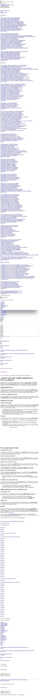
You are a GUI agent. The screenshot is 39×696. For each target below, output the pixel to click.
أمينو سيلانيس (2, 108)
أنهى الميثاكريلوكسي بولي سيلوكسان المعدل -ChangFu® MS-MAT (11, 41)
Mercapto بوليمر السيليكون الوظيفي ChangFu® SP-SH (9, 20)
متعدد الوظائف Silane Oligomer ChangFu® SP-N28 (8, 27)
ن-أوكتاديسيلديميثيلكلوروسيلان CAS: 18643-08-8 (8, 166)
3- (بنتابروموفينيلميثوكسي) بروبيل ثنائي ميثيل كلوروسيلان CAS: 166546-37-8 (13, 150)
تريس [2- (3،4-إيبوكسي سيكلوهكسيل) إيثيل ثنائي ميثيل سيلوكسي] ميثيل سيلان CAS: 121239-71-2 (16, 80)
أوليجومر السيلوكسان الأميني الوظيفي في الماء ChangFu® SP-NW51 (12, 22)
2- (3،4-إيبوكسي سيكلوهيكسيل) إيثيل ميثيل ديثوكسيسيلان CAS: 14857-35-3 (12, 66)
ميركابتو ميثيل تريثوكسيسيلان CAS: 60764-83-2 (8, 106)
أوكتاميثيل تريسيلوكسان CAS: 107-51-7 (7, 244)
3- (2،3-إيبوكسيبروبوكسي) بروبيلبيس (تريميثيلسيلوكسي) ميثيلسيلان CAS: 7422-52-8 (14, 75)
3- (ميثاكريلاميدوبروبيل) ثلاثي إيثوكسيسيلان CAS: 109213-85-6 (10, 122)
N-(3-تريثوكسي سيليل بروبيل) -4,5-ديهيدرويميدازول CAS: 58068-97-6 (11, 126)
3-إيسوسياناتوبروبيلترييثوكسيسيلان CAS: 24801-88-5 (9, 184)
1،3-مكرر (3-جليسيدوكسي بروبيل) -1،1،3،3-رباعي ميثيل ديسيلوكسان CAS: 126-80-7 (14, 264)
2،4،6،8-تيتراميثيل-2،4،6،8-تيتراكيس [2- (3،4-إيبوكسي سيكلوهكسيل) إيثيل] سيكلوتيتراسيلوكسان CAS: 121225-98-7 (19, 69)
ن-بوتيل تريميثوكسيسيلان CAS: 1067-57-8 (7, 170)
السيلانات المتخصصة (3, 60)
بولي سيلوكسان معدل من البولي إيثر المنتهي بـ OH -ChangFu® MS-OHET (12, 40)
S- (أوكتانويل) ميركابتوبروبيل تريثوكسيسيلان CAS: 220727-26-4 (10, 107)
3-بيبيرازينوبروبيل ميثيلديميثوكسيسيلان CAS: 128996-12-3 (10, 119)
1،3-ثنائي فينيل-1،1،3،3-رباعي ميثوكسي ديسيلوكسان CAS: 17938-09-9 (12, 154)
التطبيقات (2, 301)
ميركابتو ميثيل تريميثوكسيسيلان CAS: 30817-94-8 (8, 105)
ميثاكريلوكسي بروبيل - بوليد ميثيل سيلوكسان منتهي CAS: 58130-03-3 (12, 275)
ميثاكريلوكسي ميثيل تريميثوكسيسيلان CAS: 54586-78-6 (9, 89)
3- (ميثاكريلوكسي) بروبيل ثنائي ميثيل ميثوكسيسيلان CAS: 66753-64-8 (12, 95)
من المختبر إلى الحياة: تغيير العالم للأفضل (7, 4)
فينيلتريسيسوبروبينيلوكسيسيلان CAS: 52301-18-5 (8, 144)
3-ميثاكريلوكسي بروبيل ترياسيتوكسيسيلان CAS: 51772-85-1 (10, 93)
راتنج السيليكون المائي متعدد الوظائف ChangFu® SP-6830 (10, 55)
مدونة (4, 660)
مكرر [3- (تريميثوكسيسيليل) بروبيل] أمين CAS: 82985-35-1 (10, 203)
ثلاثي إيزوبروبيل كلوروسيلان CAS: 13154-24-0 (8, 230)
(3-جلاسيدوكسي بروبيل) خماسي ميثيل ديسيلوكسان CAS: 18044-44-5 (12, 76)
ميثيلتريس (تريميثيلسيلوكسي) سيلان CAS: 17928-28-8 (9, 240)
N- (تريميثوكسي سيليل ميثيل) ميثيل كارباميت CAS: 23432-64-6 (11, 113)
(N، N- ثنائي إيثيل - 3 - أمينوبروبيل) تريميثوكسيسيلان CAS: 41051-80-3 (12, 130)
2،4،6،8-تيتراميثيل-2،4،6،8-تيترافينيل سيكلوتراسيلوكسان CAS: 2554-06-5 (12, 138)
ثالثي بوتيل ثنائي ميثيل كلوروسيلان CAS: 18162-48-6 (9, 225)
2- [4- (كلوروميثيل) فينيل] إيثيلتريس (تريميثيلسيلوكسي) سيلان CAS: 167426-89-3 (13, 216)
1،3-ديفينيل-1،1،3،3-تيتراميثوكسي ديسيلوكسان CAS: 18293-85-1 (11, 139)
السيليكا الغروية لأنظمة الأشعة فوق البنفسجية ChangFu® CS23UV (11, 292)
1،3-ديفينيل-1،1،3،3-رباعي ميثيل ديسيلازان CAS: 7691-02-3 (10, 136)
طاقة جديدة (2, 302)
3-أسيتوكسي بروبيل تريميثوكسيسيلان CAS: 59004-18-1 (9, 94)
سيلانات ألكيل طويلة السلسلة (5, 156)
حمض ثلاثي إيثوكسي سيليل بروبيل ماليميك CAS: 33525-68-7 (10, 246)
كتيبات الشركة (2, 315)
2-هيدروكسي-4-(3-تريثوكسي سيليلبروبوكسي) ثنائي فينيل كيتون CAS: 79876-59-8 (13, 247)
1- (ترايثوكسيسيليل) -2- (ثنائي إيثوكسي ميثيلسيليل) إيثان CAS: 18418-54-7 (12, 210)
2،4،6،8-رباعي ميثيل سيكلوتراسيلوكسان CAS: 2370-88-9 (9, 281)
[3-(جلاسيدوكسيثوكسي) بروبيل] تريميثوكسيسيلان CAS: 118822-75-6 (11, 78)
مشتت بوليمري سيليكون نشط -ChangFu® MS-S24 (8, 38)
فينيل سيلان (2, 141)
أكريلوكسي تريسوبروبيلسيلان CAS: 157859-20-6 (8, 99)
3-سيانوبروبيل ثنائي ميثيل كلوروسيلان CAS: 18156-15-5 (9, 178)
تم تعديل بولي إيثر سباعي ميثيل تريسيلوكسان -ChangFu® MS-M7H (11, 45)
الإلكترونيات (2, 303)
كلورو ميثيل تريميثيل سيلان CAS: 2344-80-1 (7, 235)
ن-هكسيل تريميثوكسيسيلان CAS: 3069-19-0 (7, 159)
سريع (1, 658)
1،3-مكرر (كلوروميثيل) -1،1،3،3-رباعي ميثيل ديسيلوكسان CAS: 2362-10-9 (12, 272)
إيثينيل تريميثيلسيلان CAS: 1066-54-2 (6, 232)
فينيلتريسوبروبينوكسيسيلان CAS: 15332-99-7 (7, 133)
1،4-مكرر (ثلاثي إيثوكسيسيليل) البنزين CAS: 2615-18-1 (9, 194)
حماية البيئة (2, 307)
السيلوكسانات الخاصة (4, 624)
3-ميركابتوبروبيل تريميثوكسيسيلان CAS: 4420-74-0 (8, 102)
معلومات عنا (2, 313)
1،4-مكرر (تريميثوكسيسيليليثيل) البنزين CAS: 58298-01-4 (9, 195)
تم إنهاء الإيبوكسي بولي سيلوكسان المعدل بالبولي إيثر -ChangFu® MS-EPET (13, 44)
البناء (1, 308)
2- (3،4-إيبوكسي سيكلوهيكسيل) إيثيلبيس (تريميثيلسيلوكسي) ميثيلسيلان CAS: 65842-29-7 (15, 77)
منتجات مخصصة (3, 311)
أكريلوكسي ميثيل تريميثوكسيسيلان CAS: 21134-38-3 (9, 97)
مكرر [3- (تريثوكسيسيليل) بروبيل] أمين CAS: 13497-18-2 (9, 204)
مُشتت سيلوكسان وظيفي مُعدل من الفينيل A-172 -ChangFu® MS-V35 (12, 37)
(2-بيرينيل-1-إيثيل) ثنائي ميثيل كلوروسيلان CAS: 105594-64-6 (10, 249)
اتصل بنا (1, 364)
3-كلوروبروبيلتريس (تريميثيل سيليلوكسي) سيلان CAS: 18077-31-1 (11, 214)
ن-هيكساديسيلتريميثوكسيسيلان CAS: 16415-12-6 (8, 163)
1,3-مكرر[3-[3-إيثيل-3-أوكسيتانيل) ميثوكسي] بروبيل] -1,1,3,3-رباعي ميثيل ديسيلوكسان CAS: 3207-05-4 (17, 276)
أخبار (1, 316)
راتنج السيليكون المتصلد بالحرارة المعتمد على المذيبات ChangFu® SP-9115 (12, 57)
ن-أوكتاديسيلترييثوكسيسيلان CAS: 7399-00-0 (7, 165)
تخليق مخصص (2, 310)
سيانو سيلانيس (2, 171)
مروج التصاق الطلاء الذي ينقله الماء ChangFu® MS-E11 (9, 33)
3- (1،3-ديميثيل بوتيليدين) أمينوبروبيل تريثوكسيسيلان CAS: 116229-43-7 (12, 111)
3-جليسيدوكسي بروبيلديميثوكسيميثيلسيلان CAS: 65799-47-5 (10, 67)
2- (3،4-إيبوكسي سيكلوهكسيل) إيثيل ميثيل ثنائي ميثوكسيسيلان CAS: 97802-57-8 (13, 65)
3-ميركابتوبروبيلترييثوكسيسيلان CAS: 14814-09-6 (8, 103)
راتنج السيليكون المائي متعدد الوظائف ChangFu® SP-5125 (10, 54)
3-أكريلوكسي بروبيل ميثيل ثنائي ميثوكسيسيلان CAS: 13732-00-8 (11, 88)
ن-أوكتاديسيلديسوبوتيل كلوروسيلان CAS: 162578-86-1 (9, 167)
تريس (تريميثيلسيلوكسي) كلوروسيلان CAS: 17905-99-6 (9, 245)
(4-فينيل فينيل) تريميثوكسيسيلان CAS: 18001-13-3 (8, 140)
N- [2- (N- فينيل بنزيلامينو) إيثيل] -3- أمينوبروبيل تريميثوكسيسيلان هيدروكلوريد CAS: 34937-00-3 (16, 120)
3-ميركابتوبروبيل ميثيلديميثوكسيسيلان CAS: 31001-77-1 (9, 104)
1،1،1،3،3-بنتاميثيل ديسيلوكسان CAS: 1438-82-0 (8, 282)
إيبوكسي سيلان (2, 62)
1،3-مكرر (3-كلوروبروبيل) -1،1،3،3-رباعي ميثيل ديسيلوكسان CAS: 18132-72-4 (13, 271)
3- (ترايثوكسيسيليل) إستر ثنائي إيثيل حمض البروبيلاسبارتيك (10, 127)
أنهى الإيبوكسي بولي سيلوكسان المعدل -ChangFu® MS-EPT (10, 43)
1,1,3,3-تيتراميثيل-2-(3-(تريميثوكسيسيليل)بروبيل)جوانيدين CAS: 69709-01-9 (12, 123)
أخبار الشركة (2, 317)
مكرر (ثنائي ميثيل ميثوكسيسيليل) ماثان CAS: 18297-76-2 (10, 199)
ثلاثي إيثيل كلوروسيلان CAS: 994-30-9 (6, 228)
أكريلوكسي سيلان (3, 81)
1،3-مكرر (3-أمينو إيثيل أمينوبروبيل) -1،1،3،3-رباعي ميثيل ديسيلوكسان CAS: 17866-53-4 (15, 269)
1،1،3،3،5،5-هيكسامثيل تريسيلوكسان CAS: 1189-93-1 (9, 283)
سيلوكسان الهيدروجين (4, 279)
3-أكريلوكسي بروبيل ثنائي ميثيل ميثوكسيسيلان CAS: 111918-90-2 (11, 96)
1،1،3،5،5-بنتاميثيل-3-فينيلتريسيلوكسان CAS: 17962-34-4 (9, 287)
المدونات (1, 318)
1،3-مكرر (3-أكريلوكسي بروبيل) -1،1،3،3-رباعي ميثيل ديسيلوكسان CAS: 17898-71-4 (14, 274)
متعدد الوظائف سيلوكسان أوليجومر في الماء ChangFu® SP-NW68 (11, 26)
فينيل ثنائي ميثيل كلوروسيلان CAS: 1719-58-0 (8, 135)
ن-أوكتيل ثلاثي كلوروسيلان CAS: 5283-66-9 (7, 160)
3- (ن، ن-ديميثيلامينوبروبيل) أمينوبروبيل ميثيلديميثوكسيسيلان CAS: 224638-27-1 (13, 125)
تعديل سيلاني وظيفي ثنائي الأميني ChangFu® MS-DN (9, 34)
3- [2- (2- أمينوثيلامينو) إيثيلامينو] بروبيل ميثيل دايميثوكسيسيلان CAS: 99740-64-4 (13, 128)
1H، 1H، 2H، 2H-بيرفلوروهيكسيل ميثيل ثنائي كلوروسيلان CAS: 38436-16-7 (12, 219)
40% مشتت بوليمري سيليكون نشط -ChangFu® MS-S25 (9, 39)
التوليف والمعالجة (3, 312)
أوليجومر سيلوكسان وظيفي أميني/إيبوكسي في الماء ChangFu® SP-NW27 (12, 24)
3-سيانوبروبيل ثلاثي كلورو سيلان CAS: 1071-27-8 (8, 174)
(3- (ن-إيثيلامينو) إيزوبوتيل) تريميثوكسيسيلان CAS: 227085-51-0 (10, 118)
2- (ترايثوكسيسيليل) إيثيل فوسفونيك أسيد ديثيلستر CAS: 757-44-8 (11, 258)
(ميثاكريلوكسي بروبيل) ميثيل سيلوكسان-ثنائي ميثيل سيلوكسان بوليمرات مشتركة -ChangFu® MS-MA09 (17, 36)
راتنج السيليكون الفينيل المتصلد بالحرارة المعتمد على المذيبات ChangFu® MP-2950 (14, 51)
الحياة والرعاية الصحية (4, 305)
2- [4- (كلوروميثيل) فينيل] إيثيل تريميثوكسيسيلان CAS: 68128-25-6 (11, 215)
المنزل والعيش (2, 306)
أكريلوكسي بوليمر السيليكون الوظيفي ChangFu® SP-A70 (10, 19)
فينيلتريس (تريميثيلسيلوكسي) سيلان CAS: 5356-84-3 (9, 134)
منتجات (1, 11)
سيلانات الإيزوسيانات (3, 180)
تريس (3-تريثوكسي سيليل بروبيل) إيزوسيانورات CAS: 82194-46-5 (11, 190)
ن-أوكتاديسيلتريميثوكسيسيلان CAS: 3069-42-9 (8, 164)
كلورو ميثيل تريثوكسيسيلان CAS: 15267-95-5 (7, 218)
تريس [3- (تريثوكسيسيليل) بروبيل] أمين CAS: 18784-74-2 (9, 124)
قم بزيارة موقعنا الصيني (4, 5)
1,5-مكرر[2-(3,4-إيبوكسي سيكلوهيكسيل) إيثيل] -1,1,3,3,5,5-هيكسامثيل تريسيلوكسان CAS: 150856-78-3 (17, 277)
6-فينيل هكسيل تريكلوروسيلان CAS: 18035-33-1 (8, 148)
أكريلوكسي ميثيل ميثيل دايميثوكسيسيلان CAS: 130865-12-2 (10, 98)
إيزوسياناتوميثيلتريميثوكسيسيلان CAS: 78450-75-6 (8, 187)
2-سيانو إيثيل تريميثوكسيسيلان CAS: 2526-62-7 (8, 179)
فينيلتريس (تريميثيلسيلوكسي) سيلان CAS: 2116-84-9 (9, 145)
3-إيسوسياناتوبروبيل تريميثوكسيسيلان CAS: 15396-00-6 (9, 183)
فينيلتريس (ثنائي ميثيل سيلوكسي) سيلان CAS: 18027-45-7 (10, 285)
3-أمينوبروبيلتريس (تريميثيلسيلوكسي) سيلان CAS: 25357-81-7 (10, 121)
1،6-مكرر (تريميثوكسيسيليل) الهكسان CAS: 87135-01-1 (9, 202)
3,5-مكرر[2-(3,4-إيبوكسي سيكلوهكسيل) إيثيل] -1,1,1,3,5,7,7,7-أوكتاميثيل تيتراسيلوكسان (15, 79)
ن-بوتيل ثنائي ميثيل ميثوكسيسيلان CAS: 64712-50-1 (9, 168)
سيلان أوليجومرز (3, 15)
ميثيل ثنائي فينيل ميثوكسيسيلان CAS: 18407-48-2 (8, 155)
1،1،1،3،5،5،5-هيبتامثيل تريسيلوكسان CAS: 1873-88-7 (9, 284)
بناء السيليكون (23, 508)
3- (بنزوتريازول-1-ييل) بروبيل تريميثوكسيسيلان (8, 129)
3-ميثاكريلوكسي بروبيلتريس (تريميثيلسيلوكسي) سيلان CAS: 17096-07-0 (12, 84)
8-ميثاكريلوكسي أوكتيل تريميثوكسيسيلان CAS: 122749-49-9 (10, 91)
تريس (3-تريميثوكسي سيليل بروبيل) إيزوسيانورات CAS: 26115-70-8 (11, 189)
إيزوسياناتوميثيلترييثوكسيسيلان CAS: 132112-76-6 (8, 188)
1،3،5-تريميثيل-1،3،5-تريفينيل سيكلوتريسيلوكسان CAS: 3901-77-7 (11, 137)
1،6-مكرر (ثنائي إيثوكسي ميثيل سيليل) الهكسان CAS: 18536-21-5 (11, 209)
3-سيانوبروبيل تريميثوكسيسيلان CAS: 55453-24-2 (8, 175)
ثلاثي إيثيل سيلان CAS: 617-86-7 (5, 227)
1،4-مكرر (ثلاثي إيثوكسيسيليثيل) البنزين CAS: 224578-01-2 (10, 208)
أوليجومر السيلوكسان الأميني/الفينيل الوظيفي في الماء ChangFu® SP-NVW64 (13, 25)
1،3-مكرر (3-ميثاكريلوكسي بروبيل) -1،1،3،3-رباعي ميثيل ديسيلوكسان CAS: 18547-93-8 (14, 266)
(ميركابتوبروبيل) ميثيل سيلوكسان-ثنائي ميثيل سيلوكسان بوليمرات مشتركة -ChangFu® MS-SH (16, 35)
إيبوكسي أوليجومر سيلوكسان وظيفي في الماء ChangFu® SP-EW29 (11, 21)
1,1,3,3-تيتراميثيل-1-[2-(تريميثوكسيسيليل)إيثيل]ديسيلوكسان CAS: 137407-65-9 (13, 256)
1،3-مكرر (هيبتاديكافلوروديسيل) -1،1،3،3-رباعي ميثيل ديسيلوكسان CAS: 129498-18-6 (14, 273)
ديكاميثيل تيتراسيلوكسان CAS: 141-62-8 (7, 243)
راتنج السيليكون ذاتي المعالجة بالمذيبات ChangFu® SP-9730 (10, 58)
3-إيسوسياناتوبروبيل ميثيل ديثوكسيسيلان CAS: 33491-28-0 (10, 186)
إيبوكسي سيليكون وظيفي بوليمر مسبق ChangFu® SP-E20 (10, 17)
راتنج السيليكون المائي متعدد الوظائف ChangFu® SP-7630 (10, 56)
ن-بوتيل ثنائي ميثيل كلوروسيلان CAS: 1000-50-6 (8, 169)
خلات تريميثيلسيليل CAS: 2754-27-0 (6, 242)
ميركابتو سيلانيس (3, 100)
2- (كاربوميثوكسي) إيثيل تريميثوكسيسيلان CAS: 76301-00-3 (10, 250)
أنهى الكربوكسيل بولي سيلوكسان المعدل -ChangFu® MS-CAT (10, 42)
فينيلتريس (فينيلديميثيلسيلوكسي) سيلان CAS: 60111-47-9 (10, 153)
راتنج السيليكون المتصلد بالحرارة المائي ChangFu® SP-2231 (10, 52)
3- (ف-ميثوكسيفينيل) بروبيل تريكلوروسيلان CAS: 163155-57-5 (10, 152)
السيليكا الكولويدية (3, 625)
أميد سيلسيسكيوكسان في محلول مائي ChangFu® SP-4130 (10, 59)
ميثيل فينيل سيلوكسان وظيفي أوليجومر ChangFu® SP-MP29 (10, 28)
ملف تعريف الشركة (3, 314)
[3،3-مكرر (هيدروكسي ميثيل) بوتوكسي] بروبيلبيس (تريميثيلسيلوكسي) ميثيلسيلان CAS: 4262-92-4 (16, 257)
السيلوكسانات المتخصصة (4, 259)
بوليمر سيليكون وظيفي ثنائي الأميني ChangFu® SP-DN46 (10, 18)
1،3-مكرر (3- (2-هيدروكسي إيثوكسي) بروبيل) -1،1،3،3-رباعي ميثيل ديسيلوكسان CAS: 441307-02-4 (16, 278)
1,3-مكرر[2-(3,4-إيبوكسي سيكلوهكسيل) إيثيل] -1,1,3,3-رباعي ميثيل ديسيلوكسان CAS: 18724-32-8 (16, 265)
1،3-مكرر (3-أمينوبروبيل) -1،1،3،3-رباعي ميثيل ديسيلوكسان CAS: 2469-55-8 (13, 267)
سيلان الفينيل (2, 131)
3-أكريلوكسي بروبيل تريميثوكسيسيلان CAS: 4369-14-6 (9, 87)
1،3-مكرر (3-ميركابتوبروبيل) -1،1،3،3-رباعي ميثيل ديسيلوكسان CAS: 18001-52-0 (13, 270)
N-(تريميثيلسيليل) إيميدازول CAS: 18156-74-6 (8, 234)
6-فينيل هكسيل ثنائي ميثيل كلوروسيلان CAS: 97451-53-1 (9, 149)
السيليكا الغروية (3, 288)
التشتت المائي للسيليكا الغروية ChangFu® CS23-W (8, 291)
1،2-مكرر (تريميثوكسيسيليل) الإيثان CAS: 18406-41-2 (9, 200)
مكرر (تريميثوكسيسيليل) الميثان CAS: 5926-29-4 (8, 196)
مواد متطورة (2, 304)
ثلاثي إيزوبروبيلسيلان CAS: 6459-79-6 (6, 229)
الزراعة (1, 309)
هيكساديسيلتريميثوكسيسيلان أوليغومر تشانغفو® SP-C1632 (10, 30)
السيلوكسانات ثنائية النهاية (4, 262)
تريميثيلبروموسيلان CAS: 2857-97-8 (6, 233)
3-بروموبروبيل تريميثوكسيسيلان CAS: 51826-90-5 (8, 217)
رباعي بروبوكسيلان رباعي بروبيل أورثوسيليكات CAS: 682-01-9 (10, 239)
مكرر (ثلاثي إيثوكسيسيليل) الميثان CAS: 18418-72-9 (9, 197)
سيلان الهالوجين (3, 211)
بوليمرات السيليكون (3, 12)
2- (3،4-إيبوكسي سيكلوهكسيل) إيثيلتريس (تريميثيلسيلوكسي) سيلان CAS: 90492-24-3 (14, 73)
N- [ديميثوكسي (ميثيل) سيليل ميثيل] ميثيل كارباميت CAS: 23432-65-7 (12, 114)
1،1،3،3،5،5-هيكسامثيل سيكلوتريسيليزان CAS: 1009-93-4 (9, 231)
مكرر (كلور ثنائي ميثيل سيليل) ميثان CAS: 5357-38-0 (9, 198)
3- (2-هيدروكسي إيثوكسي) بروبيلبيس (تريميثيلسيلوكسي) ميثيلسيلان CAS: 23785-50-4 (14, 253)
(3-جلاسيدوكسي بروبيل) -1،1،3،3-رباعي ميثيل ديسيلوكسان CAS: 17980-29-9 (13, 74)
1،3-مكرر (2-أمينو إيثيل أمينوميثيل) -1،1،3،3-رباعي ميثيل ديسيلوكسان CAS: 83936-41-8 (14, 268)
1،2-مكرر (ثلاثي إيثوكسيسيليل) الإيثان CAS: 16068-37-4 (9, 201)
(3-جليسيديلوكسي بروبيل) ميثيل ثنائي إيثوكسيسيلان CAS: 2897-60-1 (11, 72)
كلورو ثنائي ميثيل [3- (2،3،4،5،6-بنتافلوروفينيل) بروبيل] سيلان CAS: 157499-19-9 (13, 151)
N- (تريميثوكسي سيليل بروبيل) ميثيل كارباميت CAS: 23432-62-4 (11, 112)
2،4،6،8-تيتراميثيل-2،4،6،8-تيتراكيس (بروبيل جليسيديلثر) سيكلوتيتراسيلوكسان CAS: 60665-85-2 (16, 68)
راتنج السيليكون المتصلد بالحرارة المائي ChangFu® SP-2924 (10, 53)
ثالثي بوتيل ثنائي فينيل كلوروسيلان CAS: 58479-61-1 (9, 226)
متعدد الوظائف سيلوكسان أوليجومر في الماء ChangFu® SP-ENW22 (11, 29)
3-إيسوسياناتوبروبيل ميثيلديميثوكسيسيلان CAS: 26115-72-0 (10, 185)
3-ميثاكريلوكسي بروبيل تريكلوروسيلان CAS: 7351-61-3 (9, 92)
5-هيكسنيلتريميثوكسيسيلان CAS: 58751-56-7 (7, 241)
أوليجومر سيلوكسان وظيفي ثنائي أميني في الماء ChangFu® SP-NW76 (12, 23)
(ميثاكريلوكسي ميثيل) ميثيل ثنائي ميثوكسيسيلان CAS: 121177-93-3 (11, 90)
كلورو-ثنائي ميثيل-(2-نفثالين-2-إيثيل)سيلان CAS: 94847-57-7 (10, 248)
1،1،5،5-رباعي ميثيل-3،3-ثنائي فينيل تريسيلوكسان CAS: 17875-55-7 (11, 286)
